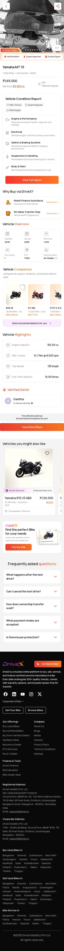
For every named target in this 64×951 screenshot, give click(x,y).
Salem (34, 867)
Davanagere (10, 859)
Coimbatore (36, 855)
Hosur (35, 859)
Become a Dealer (12, 744)
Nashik (16, 887)
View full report (32, 180)
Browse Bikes (35, 710)
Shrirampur (46, 899)
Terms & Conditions (44, 749)
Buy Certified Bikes (13, 730)
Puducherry (21, 867)
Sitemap (38, 753)
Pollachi (7, 867)
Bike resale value (12, 774)
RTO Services (10, 749)
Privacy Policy (41, 744)
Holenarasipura (23, 891)
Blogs (37, 730)
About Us (39, 726)
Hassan (24, 859)
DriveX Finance (11, 765)
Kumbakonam (32, 863)
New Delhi (51, 855)
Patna (6, 887)
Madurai (47, 863)
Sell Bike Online (11, 739)
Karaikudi (8, 863)
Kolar (19, 863)
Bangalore (9, 855)
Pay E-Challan (10, 753)
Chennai (22, 855)
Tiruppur (19, 871)
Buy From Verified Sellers (16, 735)
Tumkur (7, 871)
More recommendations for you (29, 323)
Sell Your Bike (13, 710)
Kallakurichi (47, 859)
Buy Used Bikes (11, 726)
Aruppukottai (30, 887)
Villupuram (46, 867)
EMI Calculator (10, 770)
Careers (38, 739)
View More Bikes (32, 427)
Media (37, 735)
